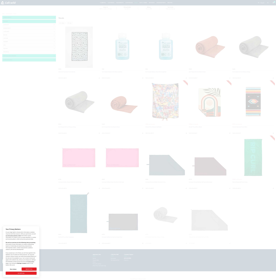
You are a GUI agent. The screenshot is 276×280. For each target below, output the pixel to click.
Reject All (29, 269)
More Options (13, 269)
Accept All (21, 273)
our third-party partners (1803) (13, 235)
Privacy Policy (30, 261)
